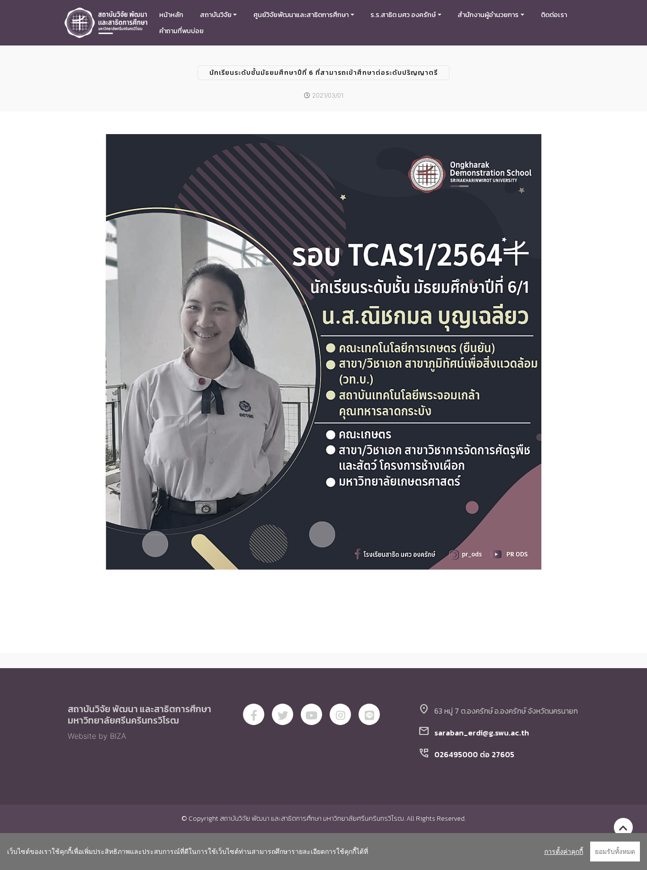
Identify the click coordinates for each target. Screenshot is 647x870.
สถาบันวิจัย (216, 14)
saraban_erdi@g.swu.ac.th (481, 732)
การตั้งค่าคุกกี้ (563, 851)
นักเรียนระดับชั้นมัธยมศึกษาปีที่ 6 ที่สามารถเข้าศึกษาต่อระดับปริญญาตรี (323, 73)
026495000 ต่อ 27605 (474, 754)
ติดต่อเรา (554, 14)
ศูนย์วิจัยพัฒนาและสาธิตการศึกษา (301, 14)
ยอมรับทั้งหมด (615, 851)
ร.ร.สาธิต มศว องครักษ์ (403, 14)
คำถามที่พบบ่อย (181, 31)
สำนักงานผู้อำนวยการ (488, 14)
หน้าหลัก (171, 14)
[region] (323, 851)
